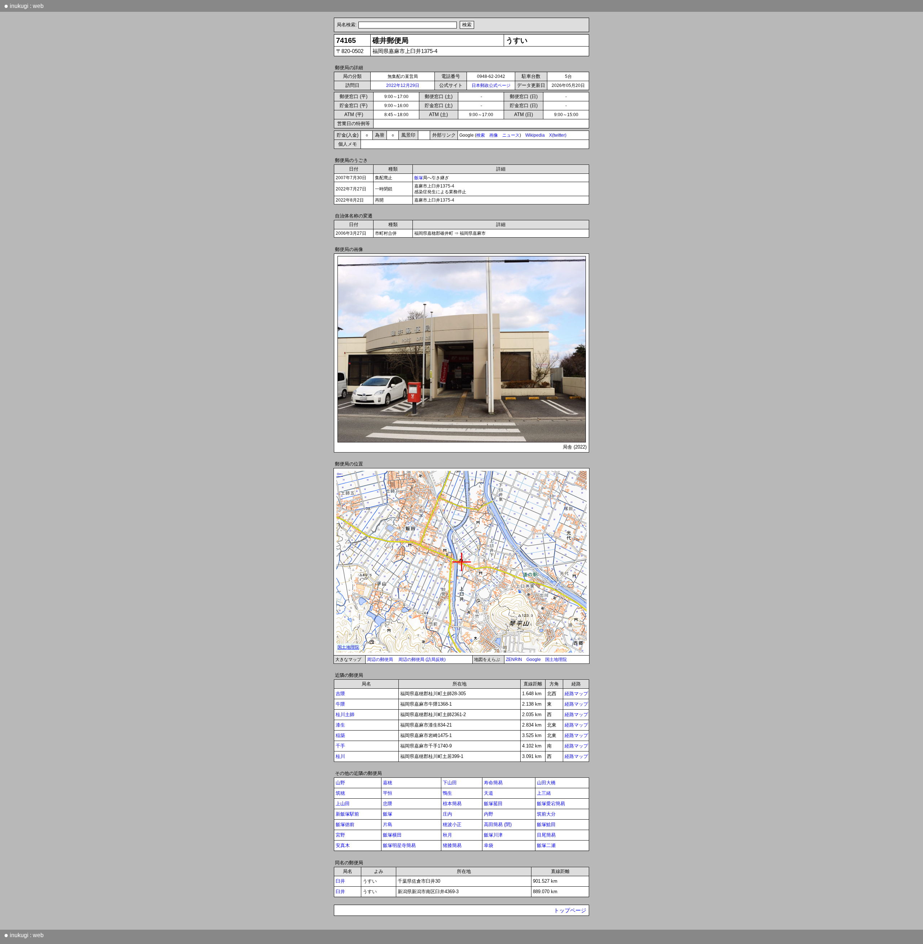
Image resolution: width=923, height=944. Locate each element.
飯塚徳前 (345, 824)
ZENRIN (514, 659)
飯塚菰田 (493, 803)
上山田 (343, 803)
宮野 (340, 835)
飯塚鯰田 (546, 824)
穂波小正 (452, 824)
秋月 (447, 835)
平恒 (387, 793)
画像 (493, 135)
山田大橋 (546, 782)
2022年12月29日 (402, 85)
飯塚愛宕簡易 (551, 803)
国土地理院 (556, 659)
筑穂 (340, 793)
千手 (340, 746)
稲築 (340, 735)
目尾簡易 (546, 835)
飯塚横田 (392, 835)
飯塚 (418, 177)
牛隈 (340, 704)
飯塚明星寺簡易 (399, 845)
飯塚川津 (493, 835)
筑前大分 (546, 814)
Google (533, 659)
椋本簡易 (452, 803)
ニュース (511, 135)
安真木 (343, 845)
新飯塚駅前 (347, 814)
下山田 (450, 782)
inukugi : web (24, 6)
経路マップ (576, 693)
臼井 (340, 881)
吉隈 (340, 693)
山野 (340, 782)
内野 (488, 814)
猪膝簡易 (452, 845)
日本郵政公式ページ (491, 85)
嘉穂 (387, 782)
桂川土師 (345, 714)
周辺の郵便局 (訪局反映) (422, 659)
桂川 (340, 756)
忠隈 (387, 803)
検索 (480, 135)
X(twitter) (557, 135)
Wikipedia (535, 135)
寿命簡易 (493, 782)
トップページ (570, 910)
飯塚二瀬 (546, 845)
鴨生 (447, 793)
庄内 (447, 814)
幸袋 (488, 845)
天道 (488, 793)
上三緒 (544, 793)
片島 (387, 824)
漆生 (340, 725)
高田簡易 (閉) (498, 824)
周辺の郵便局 (380, 659)
